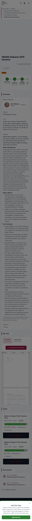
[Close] (29, 503)
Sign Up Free (16, 517)
